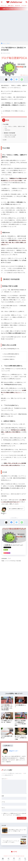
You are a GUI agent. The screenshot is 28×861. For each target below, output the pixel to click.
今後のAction (7, 130)
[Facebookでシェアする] (11, 79)
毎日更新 (19, 560)
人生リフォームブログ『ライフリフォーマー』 (14, 8)
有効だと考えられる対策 (10, 136)
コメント (4, 778)
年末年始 (13, 560)
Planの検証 (5, 124)
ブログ (9, 558)
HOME (15, 852)
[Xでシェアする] (6, 79)
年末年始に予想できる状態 (10, 135)
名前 (3, 795)
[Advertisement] (14, 27)
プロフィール (3, 5)
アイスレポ (23, 5)
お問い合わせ (11, 5)
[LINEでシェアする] (22, 79)
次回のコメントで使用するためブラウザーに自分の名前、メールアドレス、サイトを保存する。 (14, 814)
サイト (3, 807)
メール (3, 801)
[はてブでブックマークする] (16, 79)
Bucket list (17, 5)
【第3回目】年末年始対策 (9, 132)
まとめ (4, 139)
